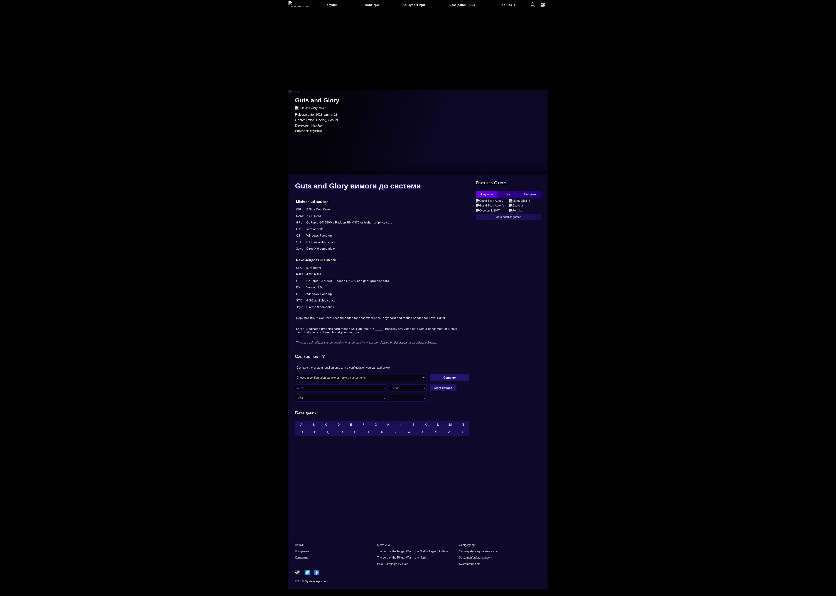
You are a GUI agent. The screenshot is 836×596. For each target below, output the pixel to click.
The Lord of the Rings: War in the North (401, 557)
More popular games (508, 216)
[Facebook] (316, 572)
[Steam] (297, 572)
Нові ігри (372, 5)
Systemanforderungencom (475, 557)
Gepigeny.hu (467, 545)
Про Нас (507, 5)
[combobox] (340, 387)
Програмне (302, 551)
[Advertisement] (418, 50)
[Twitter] (307, 572)
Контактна (301, 557)
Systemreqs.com (469, 564)
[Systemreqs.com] (299, 6)
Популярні (332, 5)
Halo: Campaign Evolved (392, 564)
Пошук (299, 545)
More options (443, 387)
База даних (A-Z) (462, 5)
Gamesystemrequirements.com (479, 551)
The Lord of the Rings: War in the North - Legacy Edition (412, 551)
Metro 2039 (384, 545)
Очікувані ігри (414, 5)
